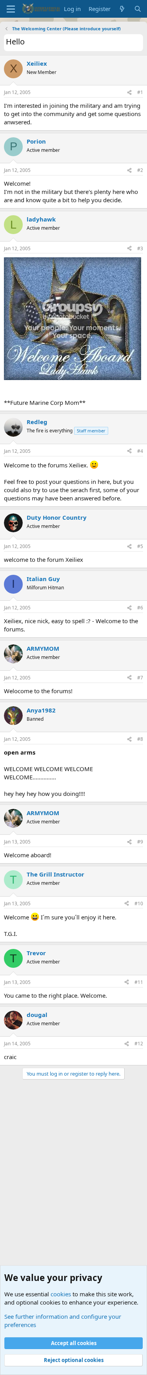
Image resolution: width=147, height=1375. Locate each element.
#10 (138, 903)
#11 (138, 982)
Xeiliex (37, 63)
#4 (140, 451)
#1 (140, 92)
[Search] (137, 9)
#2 (140, 170)
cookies (61, 1294)
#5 (140, 546)
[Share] (129, 92)
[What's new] (122, 9)
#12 (138, 1043)
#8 (140, 739)
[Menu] (11, 9)
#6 (140, 607)
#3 (140, 248)
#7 (140, 677)
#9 (140, 841)
